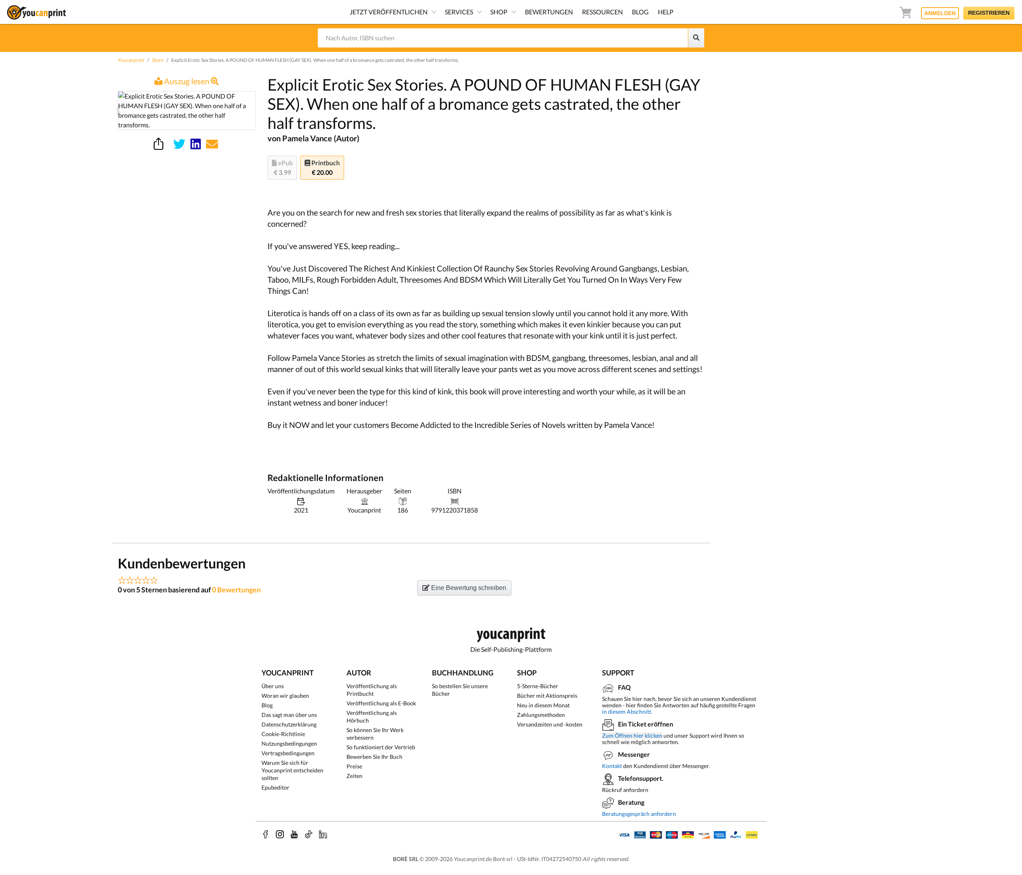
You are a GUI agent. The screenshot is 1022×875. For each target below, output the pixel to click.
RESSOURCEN (602, 12)
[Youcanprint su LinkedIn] (323, 834)
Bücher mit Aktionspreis (547, 695)
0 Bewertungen (236, 589)
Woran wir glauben (285, 695)
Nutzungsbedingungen (289, 743)
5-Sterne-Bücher (537, 686)
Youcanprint (131, 60)
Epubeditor (275, 787)
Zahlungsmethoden (541, 714)
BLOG (640, 12)
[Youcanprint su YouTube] (294, 834)
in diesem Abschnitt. (627, 711)
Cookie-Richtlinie (283, 733)
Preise (354, 766)
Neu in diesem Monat (543, 705)
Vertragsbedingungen (288, 753)
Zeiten (354, 775)
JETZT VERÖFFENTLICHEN (389, 12)
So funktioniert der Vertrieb (381, 747)
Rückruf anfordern (625, 789)
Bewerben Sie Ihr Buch (374, 756)
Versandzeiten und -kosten (549, 724)
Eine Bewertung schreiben (468, 587)
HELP (665, 12)
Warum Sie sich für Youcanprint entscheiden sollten (292, 770)
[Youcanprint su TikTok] (309, 834)
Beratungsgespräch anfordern (639, 813)
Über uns (272, 686)
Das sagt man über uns (289, 714)
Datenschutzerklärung (289, 724)
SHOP (498, 12)
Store (157, 60)
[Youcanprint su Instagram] (280, 834)
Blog (267, 705)
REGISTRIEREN (989, 13)
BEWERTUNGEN (549, 12)
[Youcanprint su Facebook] (265, 834)
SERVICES (459, 12)
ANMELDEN (940, 13)
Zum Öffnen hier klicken (632, 735)
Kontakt (612, 765)
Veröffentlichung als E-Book (381, 703)
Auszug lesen (186, 81)
